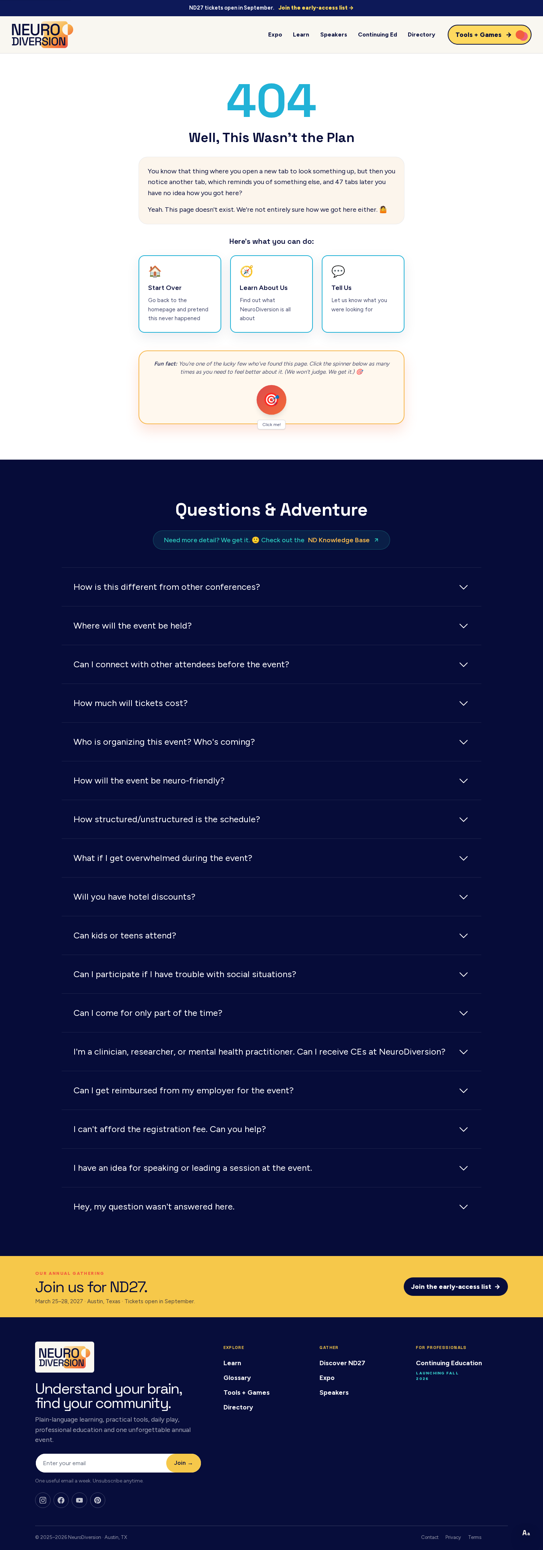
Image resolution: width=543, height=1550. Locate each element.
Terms (474, 1537)
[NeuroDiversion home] (42, 35)
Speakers (333, 34)
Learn (301, 34)
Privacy (453, 1537)
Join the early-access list (456, 1286)
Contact (429, 1537)
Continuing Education (449, 1363)
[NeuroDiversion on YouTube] (79, 1500)
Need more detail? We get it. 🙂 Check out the (267, 540)
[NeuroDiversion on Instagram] (43, 1500)
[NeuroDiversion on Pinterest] (98, 1500)
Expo (275, 34)
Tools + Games (246, 1392)
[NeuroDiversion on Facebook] (61, 1500)
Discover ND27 (342, 1363)
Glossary (237, 1377)
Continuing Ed (377, 34)
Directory (421, 34)
